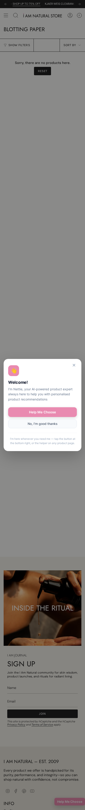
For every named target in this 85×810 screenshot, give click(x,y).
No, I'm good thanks (43, 424)
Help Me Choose (42, 412)
